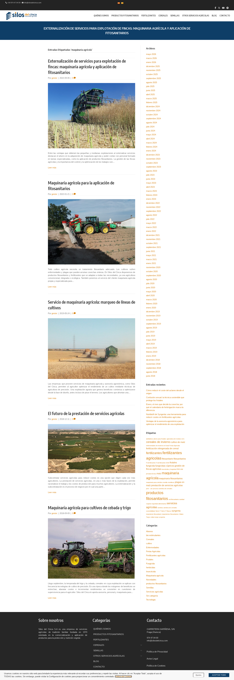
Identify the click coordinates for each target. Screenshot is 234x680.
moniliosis (171, 482)
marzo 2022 (151, 227)
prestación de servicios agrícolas (167, 485)
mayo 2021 (151, 255)
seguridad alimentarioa (158, 504)
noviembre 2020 (153, 267)
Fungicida (150, 563)
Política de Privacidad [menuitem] (157, 652)
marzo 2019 (151, 348)
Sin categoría (152, 596)
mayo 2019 (151, 340)
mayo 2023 (151, 183)
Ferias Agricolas (174, 445)
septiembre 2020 (153, 275)
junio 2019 (150, 336)
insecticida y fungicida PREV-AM (172, 469)
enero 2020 (151, 307)
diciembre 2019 (153, 311)
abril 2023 (150, 187)
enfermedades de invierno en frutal (157, 445)
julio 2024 (150, 126)
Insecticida (151, 571)
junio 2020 (150, 287)
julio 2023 (150, 175)
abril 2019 (150, 344)
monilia (165, 482)
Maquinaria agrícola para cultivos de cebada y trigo (89, 507)
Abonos (149, 531)
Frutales (149, 559)
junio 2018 (150, 376)
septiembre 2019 (153, 324)
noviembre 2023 (153, 159)
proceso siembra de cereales (162, 488)
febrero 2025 (151, 102)
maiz (159, 473)
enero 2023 (151, 199)
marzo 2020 (151, 299)
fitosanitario (167, 458)
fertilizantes (154, 453)
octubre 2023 (152, 163)
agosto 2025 (151, 82)
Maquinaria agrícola (154, 575)
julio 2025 (150, 86)
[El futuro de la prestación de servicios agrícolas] (91, 448)
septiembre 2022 (153, 211)
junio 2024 (150, 131)
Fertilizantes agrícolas (155, 555)
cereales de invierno (158, 441)
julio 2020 (150, 283)
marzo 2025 (151, 98)
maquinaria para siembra (154, 482)
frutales (173, 462)
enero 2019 (151, 356)
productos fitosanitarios (156, 583)
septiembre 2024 (153, 118)
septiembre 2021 (153, 247)
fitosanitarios (180, 458)
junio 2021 (150, 251)
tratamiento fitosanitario (153, 514)
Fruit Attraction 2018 (162, 463)
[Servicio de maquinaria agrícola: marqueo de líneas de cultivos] (91, 348)
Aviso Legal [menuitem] (152, 659)
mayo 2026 (151, 54)
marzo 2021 (151, 259)
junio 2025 (150, 90)
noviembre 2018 (153, 364)
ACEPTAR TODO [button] (219, 675)
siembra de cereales (170, 507)
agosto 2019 (151, 327)
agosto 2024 (151, 122)
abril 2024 (150, 138)
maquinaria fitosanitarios (171, 478)
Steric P (158, 511)
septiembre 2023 (153, 167)
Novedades (151, 579)
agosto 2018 (151, 372)
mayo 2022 (151, 223)
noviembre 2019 (153, 315)
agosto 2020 (151, 279)
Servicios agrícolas (154, 592)
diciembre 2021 (153, 235)
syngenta (176, 511)
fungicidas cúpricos (164, 466)
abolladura (149, 439)
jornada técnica (151, 474)
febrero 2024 (151, 147)
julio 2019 (150, 332)
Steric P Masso (166, 511)
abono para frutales (159, 439)
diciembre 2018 (153, 360)
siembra (160, 507)
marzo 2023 (151, 191)
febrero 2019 (151, 352)
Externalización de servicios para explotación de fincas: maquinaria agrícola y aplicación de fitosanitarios (87, 66)
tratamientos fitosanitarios (170, 514)
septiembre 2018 (153, 368)
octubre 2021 (152, 243)
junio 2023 (150, 179)
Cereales (150, 539)
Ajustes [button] (199, 675)
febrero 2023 (151, 195)
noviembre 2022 (153, 207)
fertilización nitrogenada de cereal (162, 448)
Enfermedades (152, 547)
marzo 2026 (151, 58)
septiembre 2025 (153, 78)
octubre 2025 (152, 74)
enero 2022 (151, 231)
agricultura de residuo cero (175, 439)
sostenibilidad (150, 511)
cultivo (149, 543)
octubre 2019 (152, 320)
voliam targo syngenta (157, 517)
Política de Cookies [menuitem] (156, 666)
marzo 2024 (151, 143)
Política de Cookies (123, 676)
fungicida (150, 466)
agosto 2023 (151, 171)
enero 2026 (151, 62)
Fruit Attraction (151, 463)
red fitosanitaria (174, 499)
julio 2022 (150, 219)
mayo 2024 (151, 134)
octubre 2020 (152, 271)
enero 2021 (151, 263)
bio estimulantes (153, 535)
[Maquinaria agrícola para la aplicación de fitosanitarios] (91, 231)
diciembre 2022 (153, 203)
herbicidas (150, 567)
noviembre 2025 (153, 70)
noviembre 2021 (153, 239)
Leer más (52, 167)
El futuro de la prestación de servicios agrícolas (86, 413)
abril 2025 (150, 94)
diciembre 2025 (153, 66)
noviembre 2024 (153, 110)
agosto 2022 (151, 215)
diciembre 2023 (153, 155)
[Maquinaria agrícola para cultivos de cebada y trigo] (91, 548)
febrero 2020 (151, 303)
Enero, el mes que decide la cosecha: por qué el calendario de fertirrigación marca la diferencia (164, 407)
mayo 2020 (151, 291)
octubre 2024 (152, 114)
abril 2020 (150, 295)
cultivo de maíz (178, 442)
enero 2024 (151, 151)
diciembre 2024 (153, 106)
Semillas (150, 587)
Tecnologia (150, 599)
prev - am (149, 488)
